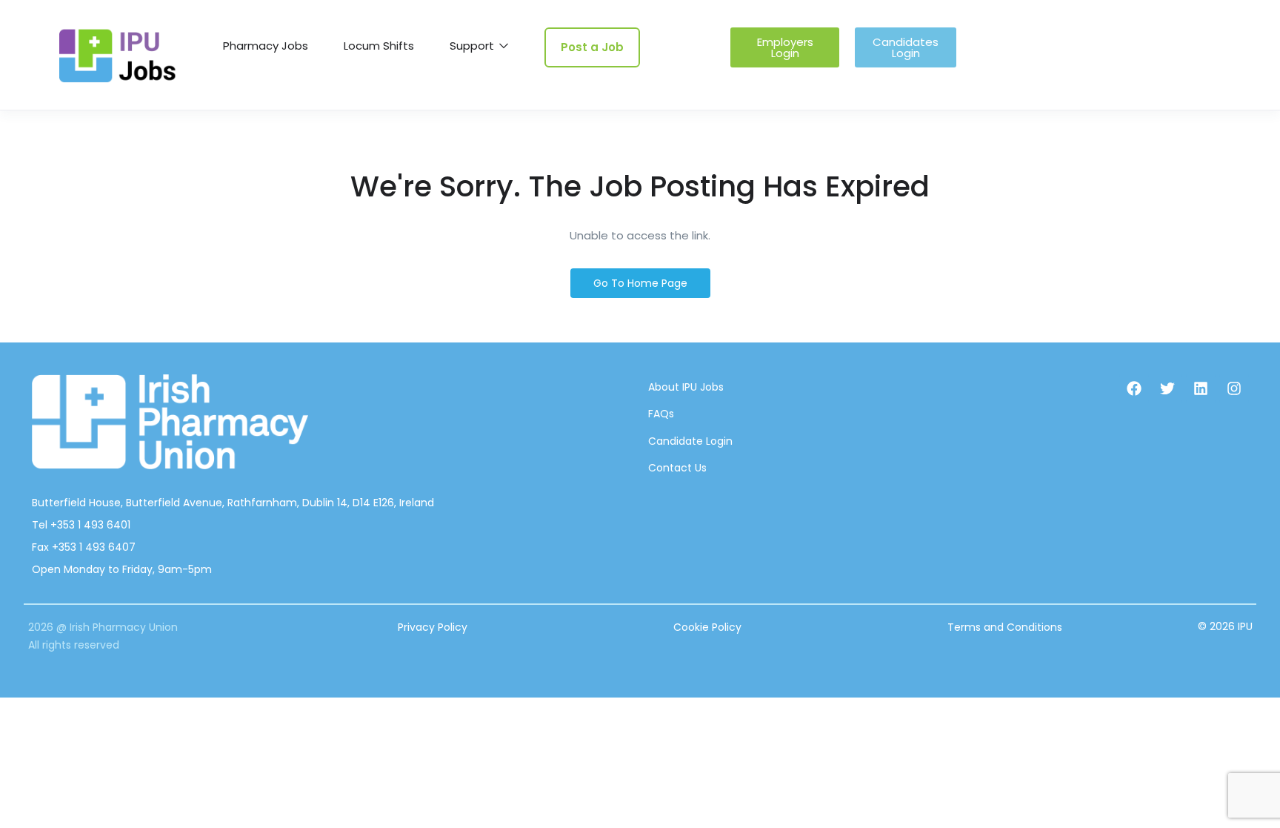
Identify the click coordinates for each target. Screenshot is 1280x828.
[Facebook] (1134, 388)
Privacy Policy (432, 627)
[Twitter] (1167, 388)
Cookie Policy (707, 627)
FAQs (661, 413)
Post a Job (592, 47)
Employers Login (785, 47)
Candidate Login (690, 441)
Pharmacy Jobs (265, 45)
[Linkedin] (1201, 388)
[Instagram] (1234, 388)
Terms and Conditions (1004, 627)
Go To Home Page (640, 283)
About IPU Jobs (686, 387)
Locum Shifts (379, 45)
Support (473, 45)
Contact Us (677, 467)
